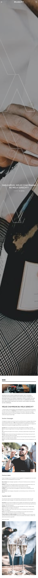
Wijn (3, 380)
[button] (1, 2)
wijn (14, 422)
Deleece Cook (20, 575)
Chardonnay (14, 410)
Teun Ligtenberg (21, 190)
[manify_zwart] (19, 2)
